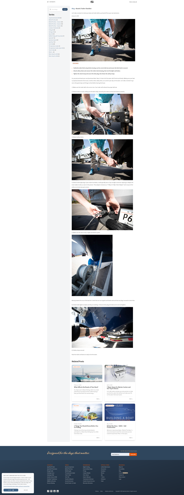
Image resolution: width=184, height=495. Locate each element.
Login (120, 479)
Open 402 (51, 34)
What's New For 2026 (53, 56)
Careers (120, 473)
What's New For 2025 (53, 54)
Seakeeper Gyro (50, 473)
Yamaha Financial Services (89, 481)
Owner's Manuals (87, 477)
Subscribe (133, 454)
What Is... (51, 52)
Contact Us (121, 475)
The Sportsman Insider (54, 46)
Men (102, 475)
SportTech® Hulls (51, 467)
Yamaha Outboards (69, 479)
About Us (121, 467)
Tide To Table (52, 50)
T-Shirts (103, 477)
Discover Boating (51, 483)
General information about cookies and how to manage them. (17, 486)
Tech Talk (51, 44)
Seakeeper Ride (50, 475)
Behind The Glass (52, 19)
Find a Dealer (86, 475)
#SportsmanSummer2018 (54, 17)
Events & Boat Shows (87, 469)
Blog (73, 8)
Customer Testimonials (54, 28)
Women (102, 473)
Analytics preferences (109, 491)
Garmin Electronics (69, 481)
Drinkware (103, 479)
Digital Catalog (86, 467)
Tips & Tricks (75, 63)
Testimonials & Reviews (88, 479)
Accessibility (121, 469)
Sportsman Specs (52, 40)
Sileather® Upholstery (52, 479)
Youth (102, 481)
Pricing (84, 471)
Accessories (103, 469)
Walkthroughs (68, 471)
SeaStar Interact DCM (52, 477)
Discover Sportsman (69, 467)
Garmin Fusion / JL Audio (70, 483)
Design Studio (50, 471)
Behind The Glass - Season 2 (55, 24)
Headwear (103, 471)
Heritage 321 (51, 32)
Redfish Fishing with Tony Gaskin (56, 36)
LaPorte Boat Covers (105, 467)
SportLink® (51, 38)
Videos (101, 491)
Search (64, 9)
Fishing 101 (51, 30)
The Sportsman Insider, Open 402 (56, 48)
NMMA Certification (51, 481)
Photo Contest (122, 477)
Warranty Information (88, 483)
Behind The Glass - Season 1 (55, 22)
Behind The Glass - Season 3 (55, 26)
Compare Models (86, 473)
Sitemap (97, 491)
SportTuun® (51, 42)
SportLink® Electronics (52, 469)
